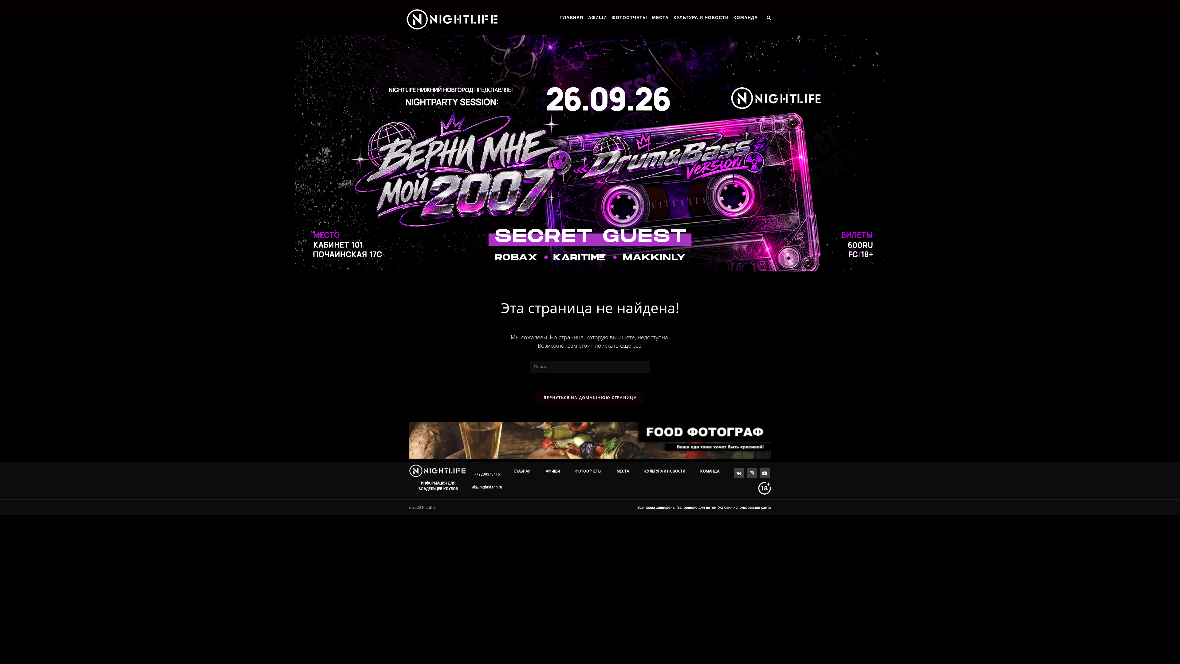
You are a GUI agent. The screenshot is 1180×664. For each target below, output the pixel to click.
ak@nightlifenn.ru (487, 487)
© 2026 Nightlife (422, 507)
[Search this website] (590, 366)
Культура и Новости (701, 17)
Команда (746, 17)
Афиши (597, 17)
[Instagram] (752, 473)
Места (660, 17)
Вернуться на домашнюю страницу (590, 397)
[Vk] (739, 473)
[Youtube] (765, 473)
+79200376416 (487, 474)
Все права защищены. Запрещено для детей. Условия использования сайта (704, 507)
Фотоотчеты (629, 17)
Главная (571, 17)
